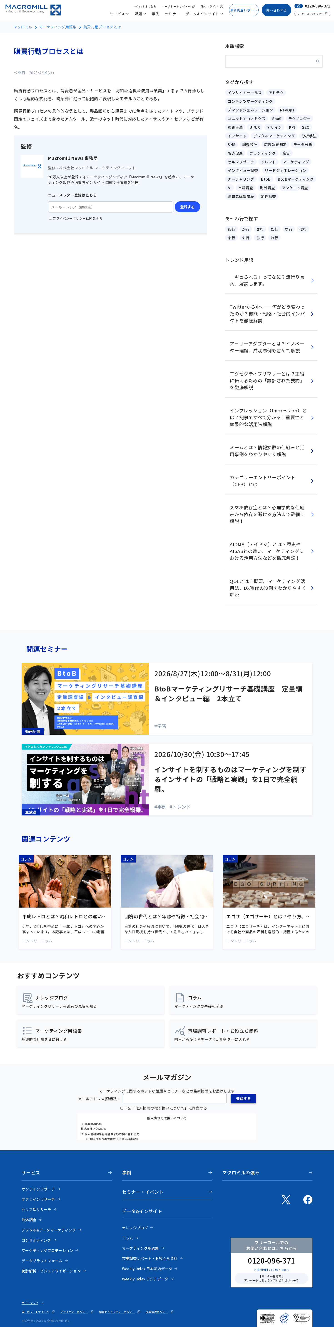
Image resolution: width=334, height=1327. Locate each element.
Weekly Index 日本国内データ (147, 1268)
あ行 (231, 229)
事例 (126, 1172)
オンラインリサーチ (38, 1189)
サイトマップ (30, 1303)
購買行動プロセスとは (102, 27)
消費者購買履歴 (241, 196)
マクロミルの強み (240, 1172)
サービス (31, 1172)
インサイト (237, 136)
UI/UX (254, 127)
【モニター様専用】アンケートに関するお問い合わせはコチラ (271, 1278)
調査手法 (235, 127)
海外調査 (267, 187)
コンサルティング (36, 1240)
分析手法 (309, 136)
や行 (245, 237)
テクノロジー (299, 118)
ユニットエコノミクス (246, 118)
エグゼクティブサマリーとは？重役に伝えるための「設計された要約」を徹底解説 (267, 380)
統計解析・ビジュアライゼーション (51, 1271)
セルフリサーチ (241, 161)
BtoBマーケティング (296, 179)
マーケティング (296, 161)
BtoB (266, 179)
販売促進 (235, 153)
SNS (231, 144)
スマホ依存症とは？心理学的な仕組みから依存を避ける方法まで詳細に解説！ (267, 514)
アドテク (276, 92)
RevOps (287, 110)
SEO (306, 127)
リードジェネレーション (285, 170)
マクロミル (22, 27)
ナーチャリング (241, 179)
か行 (245, 229)
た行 (274, 229)
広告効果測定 (275, 144)
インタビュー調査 (243, 170)
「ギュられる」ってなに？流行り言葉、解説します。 (267, 280)
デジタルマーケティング (274, 136)
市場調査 (245, 187)
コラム (127, 1238)
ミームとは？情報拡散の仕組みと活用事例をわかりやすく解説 (267, 450)
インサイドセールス (245, 92)
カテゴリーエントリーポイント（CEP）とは (262, 480)
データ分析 (303, 144)
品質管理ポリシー (157, 1312)
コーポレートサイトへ (35, 1312)
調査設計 (249, 144)
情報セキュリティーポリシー (117, 1312)
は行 (303, 229)
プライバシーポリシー (74, 1312)
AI (229, 187)
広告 (286, 153)
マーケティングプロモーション (47, 1250)
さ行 (260, 229)
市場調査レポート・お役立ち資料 (150, 1258)
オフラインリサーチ (38, 1199)
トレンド (268, 161)
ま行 (231, 237)
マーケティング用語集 (58, 27)
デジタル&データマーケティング (49, 1230)
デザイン (274, 127)
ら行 (260, 237)
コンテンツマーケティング (250, 101)
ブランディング (262, 153)
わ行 (274, 237)
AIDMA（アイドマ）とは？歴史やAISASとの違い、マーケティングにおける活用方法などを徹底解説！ (267, 551)
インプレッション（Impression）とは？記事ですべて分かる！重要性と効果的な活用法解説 (268, 417)
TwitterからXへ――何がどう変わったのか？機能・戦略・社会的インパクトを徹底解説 (267, 313)
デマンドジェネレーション (250, 110)
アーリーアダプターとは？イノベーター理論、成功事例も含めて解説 (267, 347)
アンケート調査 (295, 187)
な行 (288, 229)
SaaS (277, 118)
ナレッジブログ (135, 1227)
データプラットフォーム (42, 1260)
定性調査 (268, 196)
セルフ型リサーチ (36, 1209)
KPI (292, 127)
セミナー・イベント (143, 1191)
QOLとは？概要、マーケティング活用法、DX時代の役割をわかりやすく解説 (268, 588)
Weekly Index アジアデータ (145, 1279)
